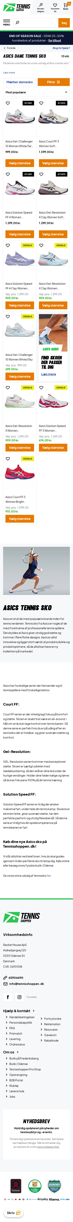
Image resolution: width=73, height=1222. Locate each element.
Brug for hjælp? (61, 48)
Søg (64, 23)
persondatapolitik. (48, 1146)
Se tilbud (54, 40)
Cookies (31, 996)
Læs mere (9, 72)
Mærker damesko (19, 82)
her (49, 875)
